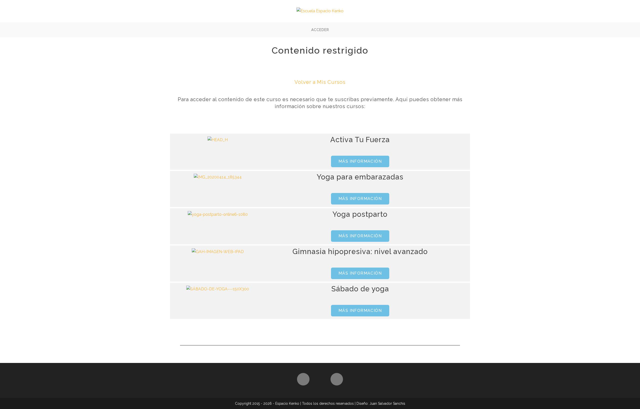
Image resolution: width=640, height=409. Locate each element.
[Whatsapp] (336, 379)
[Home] (303, 379)
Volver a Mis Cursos (320, 82)
